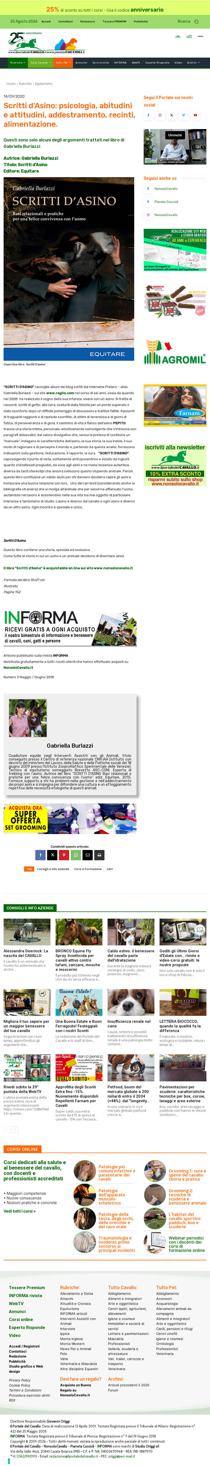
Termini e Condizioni (25, 1390)
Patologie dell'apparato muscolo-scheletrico (112, 1197)
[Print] (99, 855)
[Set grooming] (70, 818)
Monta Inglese (71, 1338)
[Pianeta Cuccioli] (148, 201)
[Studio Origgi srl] (175, 269)
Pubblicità (17, 1361)
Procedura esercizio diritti (29, 1395)
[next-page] (15, 1129)
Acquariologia (167, 1303)
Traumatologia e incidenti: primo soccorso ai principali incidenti (117, 1244)
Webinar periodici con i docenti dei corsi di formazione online (187, 1244)
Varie (64, 1358)
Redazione (17, 1356)
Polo (63, 1354)
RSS (12, 1400)
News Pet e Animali (75, 1348)
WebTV (16, 1303)
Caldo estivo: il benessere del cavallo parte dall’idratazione (131, 956)
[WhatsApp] (76, 855)
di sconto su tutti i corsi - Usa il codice (105, 10)
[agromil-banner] (175, 373)
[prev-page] (7, 1129)
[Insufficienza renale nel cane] (131, 1002)
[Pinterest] (64, 855)
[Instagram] (160, 115)
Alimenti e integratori (125, 1298)
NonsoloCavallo (166, 189)
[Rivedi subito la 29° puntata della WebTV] (27, 1067)
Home (11, 84)
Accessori (164, 1298)
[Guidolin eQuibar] (175, 321)
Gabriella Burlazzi (70, 745)
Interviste (67, 1328)
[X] (52, 855)
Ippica (64, 1334)
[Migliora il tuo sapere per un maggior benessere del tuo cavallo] (27, 1002)
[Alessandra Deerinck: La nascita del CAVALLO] (27, 932)
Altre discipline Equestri (79, 1369)
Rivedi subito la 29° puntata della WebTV (22, 1089)
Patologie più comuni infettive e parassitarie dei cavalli (117, 1173)
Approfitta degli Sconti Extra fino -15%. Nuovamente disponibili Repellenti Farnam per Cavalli (77, 1096)
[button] (190, 22)
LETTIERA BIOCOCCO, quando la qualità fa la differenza (180, 1026)
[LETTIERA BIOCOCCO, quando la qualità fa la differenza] (183, 1002)
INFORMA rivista (25, 1295)
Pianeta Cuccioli (166, 202)
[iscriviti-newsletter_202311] (175, 484)
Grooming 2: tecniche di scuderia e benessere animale (187, 1197)
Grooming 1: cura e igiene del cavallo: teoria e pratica (187, 1175)
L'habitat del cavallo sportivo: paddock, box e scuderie (185, 1220)
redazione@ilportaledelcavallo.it (73, 1456)
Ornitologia (165, 1344)
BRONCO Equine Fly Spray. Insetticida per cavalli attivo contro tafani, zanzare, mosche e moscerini (78, 960)
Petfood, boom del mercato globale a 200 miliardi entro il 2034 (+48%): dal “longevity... (129, 1094)
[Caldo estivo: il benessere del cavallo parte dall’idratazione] (131, 932)
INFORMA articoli (73, 1313)
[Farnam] (175, 425)
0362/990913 (27, 1456)
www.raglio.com (60, 393)
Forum (113, 1390)
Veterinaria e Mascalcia (78, 1364)
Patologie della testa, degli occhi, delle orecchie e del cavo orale (116, 1220)
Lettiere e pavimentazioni (128, 1334)
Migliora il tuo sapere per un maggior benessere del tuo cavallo (26, 1026)
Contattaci (18, 1351)
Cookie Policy (19, 1385)
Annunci (17, 1311)
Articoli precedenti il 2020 (128, 1385)
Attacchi (66, 1298)
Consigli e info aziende (53, 869)
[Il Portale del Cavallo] (27, 43)
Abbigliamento (119, 1293)
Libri (110, 869)
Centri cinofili (166, 1334)
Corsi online (21, 1319)
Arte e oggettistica (123, 1303)
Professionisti (119, 1344)
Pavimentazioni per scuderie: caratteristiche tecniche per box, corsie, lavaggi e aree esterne (182, 1094)
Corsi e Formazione (88, 869)
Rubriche (25, 84)
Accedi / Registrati (24, 1346)
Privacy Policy (19, 1380)
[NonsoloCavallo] (148, 188)
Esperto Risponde (27, 1327)
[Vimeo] (183, 115)
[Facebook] (40, 855)
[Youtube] (195, 115)
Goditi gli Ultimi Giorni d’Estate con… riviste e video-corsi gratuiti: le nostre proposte (180, 958)
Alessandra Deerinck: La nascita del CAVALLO (26, 953)
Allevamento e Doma (76, 1293)
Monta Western (72, 1344)
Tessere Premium (27, 1287)
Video (14, 1335)
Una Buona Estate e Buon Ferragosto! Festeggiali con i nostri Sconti (79, 1026)
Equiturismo (43, 84)
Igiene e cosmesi (121, 1318)
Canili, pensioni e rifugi (174, 1328)
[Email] (87, 855)
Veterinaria (116, 1369)
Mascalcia (115, 1338)
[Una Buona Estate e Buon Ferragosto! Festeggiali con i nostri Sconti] (79, 1002)
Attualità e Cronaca (75, 1303)
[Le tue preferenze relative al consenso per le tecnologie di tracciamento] (9, 1461)
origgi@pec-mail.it (121, 1456)
